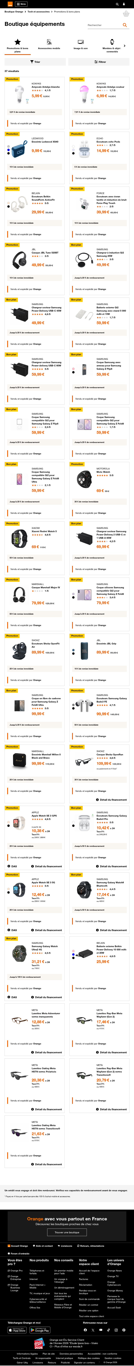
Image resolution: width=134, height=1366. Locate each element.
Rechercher (94, 25)
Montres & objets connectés (112, 50)
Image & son (81, 48)
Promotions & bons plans (17, 50)
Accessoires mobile (49, 48)
